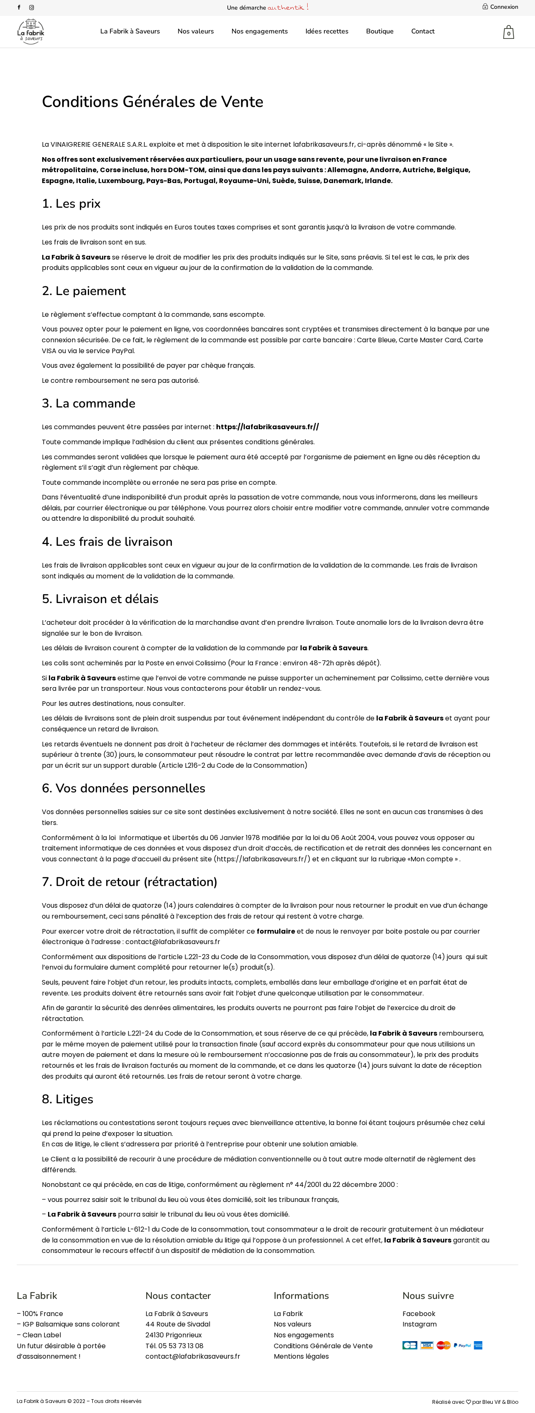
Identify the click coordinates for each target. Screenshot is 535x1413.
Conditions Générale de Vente (323, 1346)
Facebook (419, 1314)
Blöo (512, 1401)
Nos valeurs (292, 1324)
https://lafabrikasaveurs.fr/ (262, 859)
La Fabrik (288, 1314)
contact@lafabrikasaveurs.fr (172, 942)
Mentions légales (301, 1356)
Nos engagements (304, 1335)
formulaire (276, 931)
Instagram (420, 1324)
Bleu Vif (491, 1401)
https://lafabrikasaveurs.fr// (267, 427)
